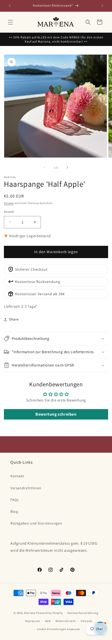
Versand (9, 203)
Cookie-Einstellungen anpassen (58, 629)
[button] (10, 22)
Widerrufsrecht (65, 621)
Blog (14, 511)
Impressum (32, 621)
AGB (48, 621)
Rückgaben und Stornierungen (36, 523)
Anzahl (9, 212)
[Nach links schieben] (44, 167)
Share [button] (14, 319)
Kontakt (17, 476)
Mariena (29, 613)
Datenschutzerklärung (83, 613)
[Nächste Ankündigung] (102, 5)
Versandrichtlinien (25, 488)
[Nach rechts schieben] (67, 167)
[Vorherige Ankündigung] (9, 5)
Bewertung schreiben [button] (55, 414)
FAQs (14, 499)
